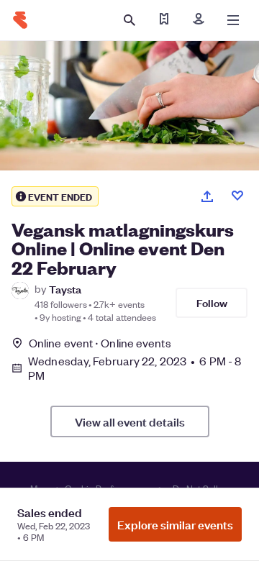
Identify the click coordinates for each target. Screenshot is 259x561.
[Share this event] (207, 196)
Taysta (65, 289)
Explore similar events (175, 524)
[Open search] (129, 20)
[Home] (20, 20)
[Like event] (237, 196)
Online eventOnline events (100, 342)
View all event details (130, 421)
